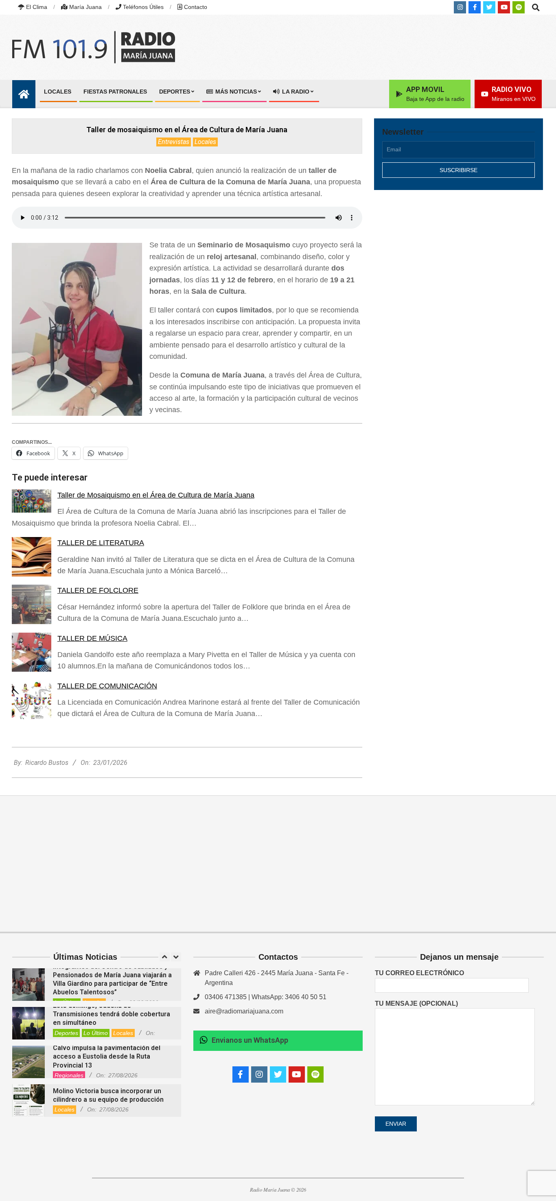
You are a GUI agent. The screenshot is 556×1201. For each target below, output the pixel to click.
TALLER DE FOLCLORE (97, 590)
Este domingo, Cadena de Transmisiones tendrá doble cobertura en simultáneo (111, 1014)
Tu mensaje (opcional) (416, 1003)
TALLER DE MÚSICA (92, 638)
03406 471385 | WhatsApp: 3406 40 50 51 (265, 997)
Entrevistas (173, 142)
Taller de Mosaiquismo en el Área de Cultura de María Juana (155, 495)
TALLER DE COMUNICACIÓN (107, 686)
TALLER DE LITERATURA (100, 543)
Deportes (66, 1033)
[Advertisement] (458, 267)
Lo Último (95, 1033)
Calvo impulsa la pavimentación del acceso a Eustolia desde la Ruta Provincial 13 (106, 1056)
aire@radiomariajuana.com (244, 1011)
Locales (205, 142)
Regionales (69, 1075)
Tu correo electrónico (419, 973)
